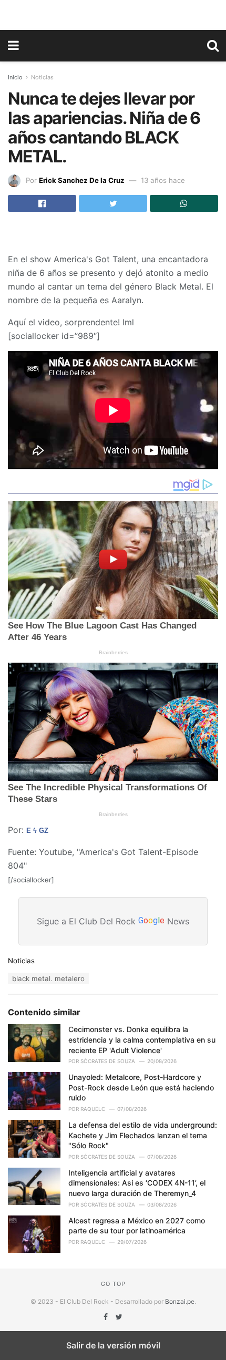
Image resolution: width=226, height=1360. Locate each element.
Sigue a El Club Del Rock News (113, 921)
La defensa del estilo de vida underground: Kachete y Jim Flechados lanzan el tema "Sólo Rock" (142, 1135)
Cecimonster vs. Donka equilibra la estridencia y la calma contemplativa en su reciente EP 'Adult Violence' (141, 1039)
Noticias (42, 77)
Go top (113, 1283)
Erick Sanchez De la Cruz (82, 180)
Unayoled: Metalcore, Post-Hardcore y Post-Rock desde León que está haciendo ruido (141, 1087)
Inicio (15, 77)
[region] (113, 13)
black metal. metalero (48, 978)
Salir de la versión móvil (113, 1345)
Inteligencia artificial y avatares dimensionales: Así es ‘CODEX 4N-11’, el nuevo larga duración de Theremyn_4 (137, 1183)
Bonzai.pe (179, 1301)
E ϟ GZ (37, 830)
